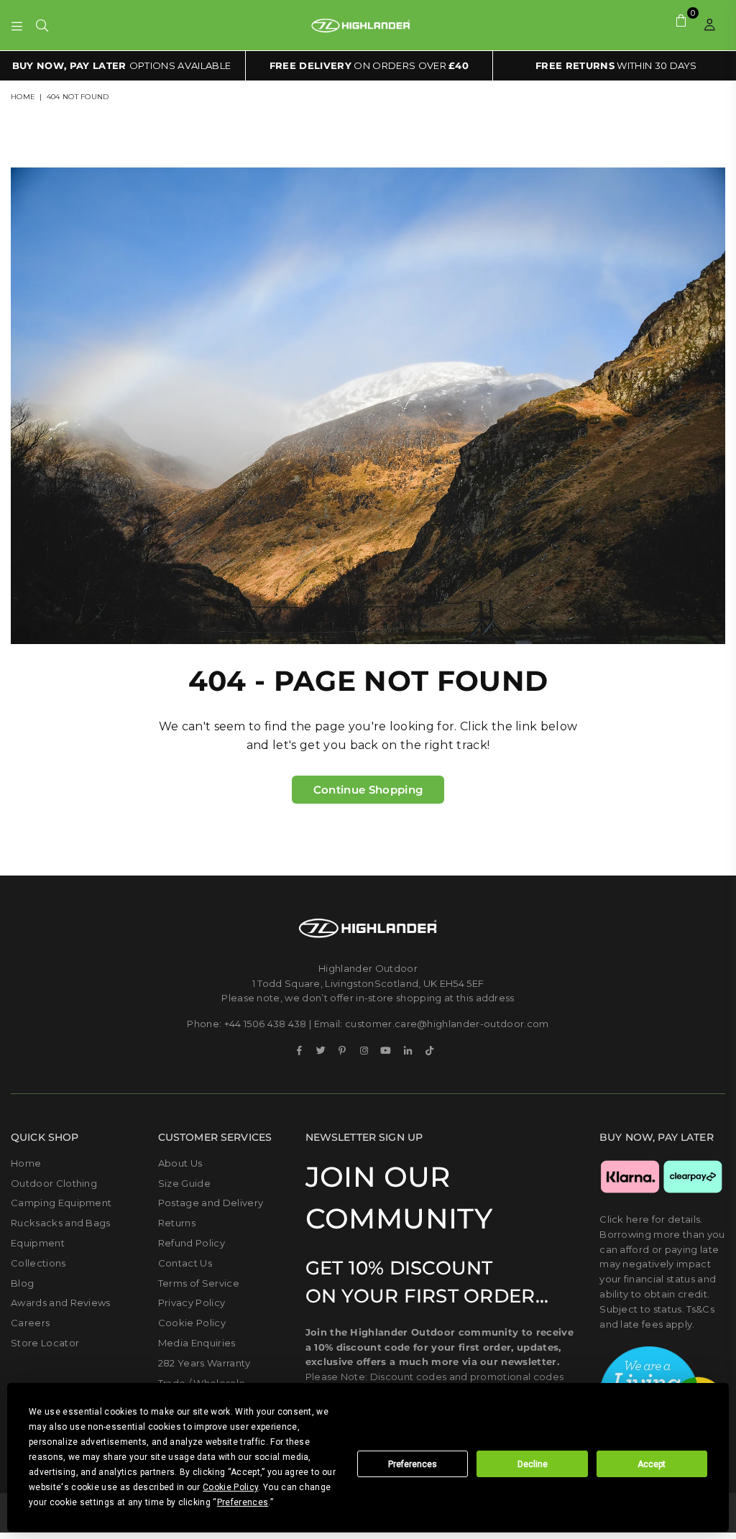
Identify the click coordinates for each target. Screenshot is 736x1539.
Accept (652, 1464)
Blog (22, 1283)
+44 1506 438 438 (265, 1023)
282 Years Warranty (204, 1363)
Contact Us (185, 1263)
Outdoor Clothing (54, 1183)
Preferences (412, 1464)
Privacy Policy (191, 1302)
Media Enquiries (197, 1343)
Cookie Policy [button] (230, 1487)
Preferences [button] (243, 1502)
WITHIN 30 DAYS (616, 65)
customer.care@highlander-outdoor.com (447, 1023)
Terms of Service (198, 1283)
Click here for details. (650, 1219)
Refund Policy (191, 1243)
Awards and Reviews (61, 1302)
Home (23, 96)
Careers (30, 1322)
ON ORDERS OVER (369, 65)
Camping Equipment (61, 1202)
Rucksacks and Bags (61, 1222)
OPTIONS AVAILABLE (121, 65)
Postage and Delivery (210, 1202)
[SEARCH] (42, 25)
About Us (180, 1163)
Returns (177, 1222)
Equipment (38, 1243)
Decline (533, 1464)
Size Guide (184, 1183)
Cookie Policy (192, 1322)
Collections (38, 1263)
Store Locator (45, 1343)
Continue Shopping (368, 789)
